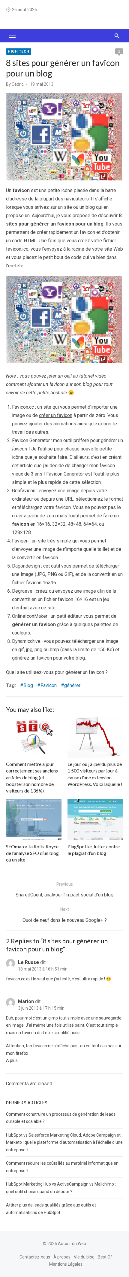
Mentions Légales (65, 1264)
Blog (28, 685)
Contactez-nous (35, 1257)
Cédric (18, 84)
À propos (61, 1257)
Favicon (48, 685)
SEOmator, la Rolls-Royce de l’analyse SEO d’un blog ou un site (32, 853)
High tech (18, 51)
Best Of (105, 1257)
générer (72, 685)
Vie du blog (84, 1257)
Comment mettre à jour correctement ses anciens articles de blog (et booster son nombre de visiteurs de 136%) (32, 777)
